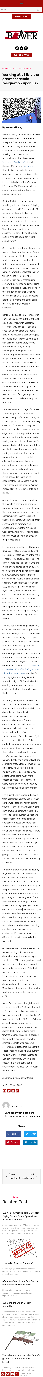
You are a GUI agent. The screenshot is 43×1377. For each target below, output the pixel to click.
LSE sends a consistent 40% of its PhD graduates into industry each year (20, 669)
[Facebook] (17, 48)
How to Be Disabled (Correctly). (17, 1263)
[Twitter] (21, 48)
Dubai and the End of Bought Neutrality (16, 1305)
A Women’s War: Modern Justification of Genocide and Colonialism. (20, 1283)
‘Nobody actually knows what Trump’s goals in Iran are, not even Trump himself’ (21, 1358)
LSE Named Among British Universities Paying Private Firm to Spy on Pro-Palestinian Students (21, 1216)
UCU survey (28, 166)
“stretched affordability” (13, 162)
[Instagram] (26, 48)
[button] (22, 3)
